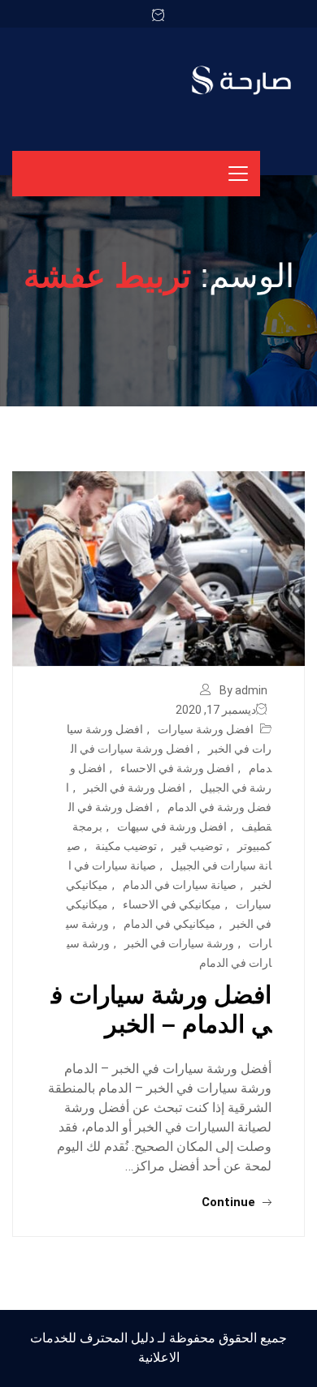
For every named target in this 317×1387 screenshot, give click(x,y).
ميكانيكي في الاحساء (172, 904)
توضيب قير (197, 846)
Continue (230, 1202)
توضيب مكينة (126, 846)
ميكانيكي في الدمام (169, 923)
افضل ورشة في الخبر (134, 787)
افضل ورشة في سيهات (172, 826)
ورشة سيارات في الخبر (179, 943)
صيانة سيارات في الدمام (180, 884)
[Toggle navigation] (238, 173)
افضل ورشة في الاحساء (177, 768)
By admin (243, 690)
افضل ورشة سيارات (206, 729)
